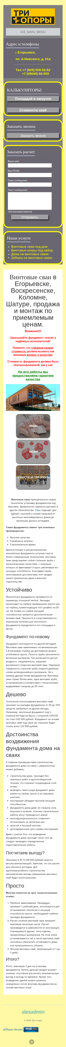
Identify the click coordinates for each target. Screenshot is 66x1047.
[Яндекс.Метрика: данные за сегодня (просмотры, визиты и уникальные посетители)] (13, 1029)
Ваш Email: (14, 170)
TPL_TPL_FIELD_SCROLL (31, 1041)
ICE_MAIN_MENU (33, 32)
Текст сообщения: (18, 190)
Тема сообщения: (18, 180)
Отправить (29, 217)
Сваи (38, 510)
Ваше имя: (14, 161)
